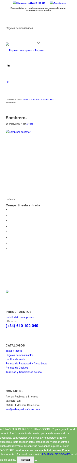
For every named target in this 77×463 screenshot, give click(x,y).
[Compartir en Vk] (11, 237)
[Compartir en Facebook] (11, 209)
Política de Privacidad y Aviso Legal (26, 363)
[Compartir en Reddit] (11, 243)
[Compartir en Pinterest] (11, 221)
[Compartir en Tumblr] (11, 232)
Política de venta (15, 359)
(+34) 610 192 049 (22, 325)
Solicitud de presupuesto (20, 317)
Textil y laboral (14, 350)
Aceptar (25, 459)
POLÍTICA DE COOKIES (56, 454)
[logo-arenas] (32, 50)
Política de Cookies (17, 367)
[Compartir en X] (11, 215)
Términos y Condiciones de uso (24, 372)
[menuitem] (29, 2)
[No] (36, 460)
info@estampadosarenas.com (23, 409)
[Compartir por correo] (11, 249)
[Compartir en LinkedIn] (11, 226)
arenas (29, 123)
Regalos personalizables (20, 355)
